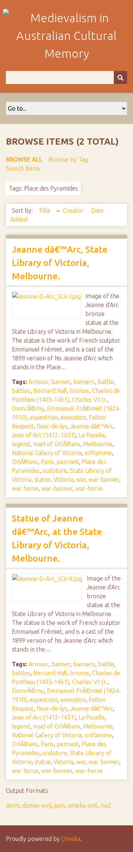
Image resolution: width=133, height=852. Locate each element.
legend (21, 444)
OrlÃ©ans (25, 461)
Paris (47, 461)
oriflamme (98, 452)
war (81, 479)
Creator (74, 210)
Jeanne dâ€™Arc (91, 426)
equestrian (44, 417)
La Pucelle (92, 435)
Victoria (63, 479)
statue (42, 479)
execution (73, 417)
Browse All (24, 159)
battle (106, 381)
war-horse (89, 488)
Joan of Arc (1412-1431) (44, 435)
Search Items (23, 168)
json (59, 805)
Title (45, 210)
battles (21, 390)
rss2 (105, 805)
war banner (104, 479)
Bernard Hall (50, 390)
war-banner (56, 488)
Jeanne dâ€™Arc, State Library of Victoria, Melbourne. (60, 263)
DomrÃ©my (28, 408)
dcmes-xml (37, 805)
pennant (68, 461)
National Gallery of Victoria (47, 452)
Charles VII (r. (89, 399)
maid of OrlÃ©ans (56, 444)
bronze (79, 390)
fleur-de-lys (52, 426)
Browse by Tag (68, 159)
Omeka (70, 838)
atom (13, 805)
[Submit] (120, 77)
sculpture (54, 470)
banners (84, 381)
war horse (25, 488)
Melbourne (97, 444)
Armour (38, 381)
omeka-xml (82, 805)
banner (60, 381)
